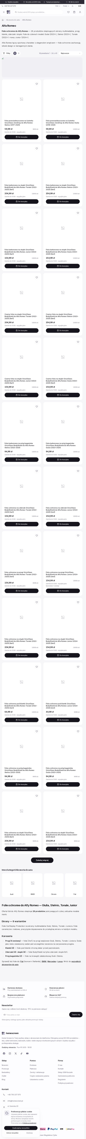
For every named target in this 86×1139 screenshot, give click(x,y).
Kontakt (60, 1069)
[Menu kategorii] (4, 12)
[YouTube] (27, 1053)
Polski (65, 6)
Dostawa (33, 1065)
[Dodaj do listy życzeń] (36, 84)
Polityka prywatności (65, 1083)
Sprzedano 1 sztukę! (58, 586)
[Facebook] (4, 1053)
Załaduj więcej (42, 860)
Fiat (21, 961)
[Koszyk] (74, 12)
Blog (3, 1079)
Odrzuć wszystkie (12, 1133)
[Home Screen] (8, 12)
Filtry (8, 53)
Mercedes (51, 961)
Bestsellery (6, 1072)
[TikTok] (21, 1053)
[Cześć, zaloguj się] (80, 12)
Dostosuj (29, 1133)
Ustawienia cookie (36, 1079)
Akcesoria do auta (13, 20)
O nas (60, 1065)
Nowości (5, 1065)
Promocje (5, 1069)
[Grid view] (14, 53)
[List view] (18, 53)
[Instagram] (10, 1053)
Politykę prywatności (29, 1123)
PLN (57, 6)
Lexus (60, 961)
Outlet (4, 1076)
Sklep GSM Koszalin (65, 1072)
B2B (79, 6)
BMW (44, 961)
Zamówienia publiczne (66, 1076)
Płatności (33, 1069)
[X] (15, 1053)
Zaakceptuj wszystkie (20, 1128)
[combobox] (71, 53)
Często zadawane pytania (39, 1076)
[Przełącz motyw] (72, 6)
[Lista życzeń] (68, 12)
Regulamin (62, 1079)
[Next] (79, 885)
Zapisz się (76, 1015)
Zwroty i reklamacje (37, 1072)
